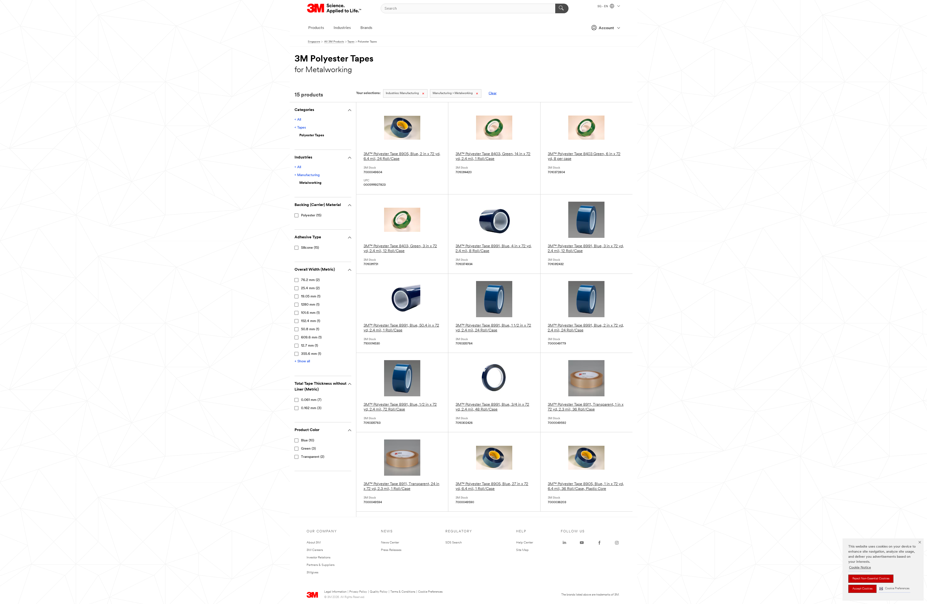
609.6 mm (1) (311, 337)
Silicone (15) (310, 248)
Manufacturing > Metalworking (453, 93)
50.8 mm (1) (310, 329)
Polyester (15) (311, 215)
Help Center (524, 542)
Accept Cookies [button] (862, 588)
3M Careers (315, 550)
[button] (894, 589)
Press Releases (391, 550)
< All (298, 120)
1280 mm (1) (310, 305)
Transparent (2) (312, 457)
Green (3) (308, 449)
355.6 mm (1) (311, 354)
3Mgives (312, 572)
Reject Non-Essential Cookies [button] (870, 578)
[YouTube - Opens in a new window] (581, 542)
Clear (493, 93)
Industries (342, 28)
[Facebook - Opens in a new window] (599, 542)
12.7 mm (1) (309, 346)
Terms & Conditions (402, 591)
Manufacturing (402, 93)
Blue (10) (307, 440)
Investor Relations (318, 557)
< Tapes (300, 128)
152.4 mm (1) (310, 321)
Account (606, 28)
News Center (390, 542)
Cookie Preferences (430, 591)
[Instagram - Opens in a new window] (616, 542)
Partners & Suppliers (321, 565)
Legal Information (335, 591)
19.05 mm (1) (310, 296)
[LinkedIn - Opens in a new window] (564, 542)
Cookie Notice (860, 568)
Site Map (522, 550)
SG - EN (603, 6)
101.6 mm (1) (310, 313)
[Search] (562, 8)
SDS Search (453, 542)
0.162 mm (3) (311, 408)
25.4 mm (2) (310, 288)
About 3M (314, 542)
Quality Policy (378, 591)
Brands (366, 28)
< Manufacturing (307, 175)
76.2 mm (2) (310, 280)
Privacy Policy (358, 591)
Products (316, 28)
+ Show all (302, 361)
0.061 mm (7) (311, 400)
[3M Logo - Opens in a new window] (334, 8)
